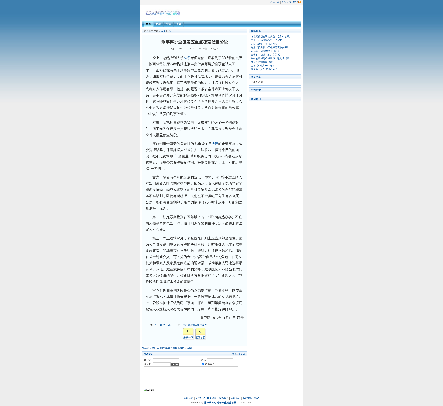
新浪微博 (161, 347)
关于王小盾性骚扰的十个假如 (266, 40)
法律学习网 (210, 402)
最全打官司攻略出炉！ (263, 62)
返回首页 (200, 337)
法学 (187, 58)
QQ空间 (170, 347)
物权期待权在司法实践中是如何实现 (270, 36)
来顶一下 (188, 337)
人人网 (188, 347)
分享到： (147, 347)
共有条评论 (239, 354)
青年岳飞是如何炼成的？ (264, 69)
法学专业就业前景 (226, 402)
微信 (154, 347)
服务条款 (212, 398)
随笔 (168, 24)
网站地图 (235, 398)
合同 (178, 24)
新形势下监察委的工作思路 (265, 51)
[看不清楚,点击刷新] (175, 364)
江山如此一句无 (163, 325)
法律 (214, 144)
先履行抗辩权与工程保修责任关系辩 (270, 47)
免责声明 (247, 398)
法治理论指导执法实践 (195, 325)
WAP (256, 398)
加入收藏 (274, 2)
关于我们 (200, 398)
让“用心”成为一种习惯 (262, 65)
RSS (295, 2)
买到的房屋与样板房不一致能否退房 (270, 58)
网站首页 (188, 398)
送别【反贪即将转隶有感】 (265, 43)
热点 (158, 24)
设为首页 (286, 2)
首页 (148, 24)
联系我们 (224, 398)
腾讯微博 (179, 347)
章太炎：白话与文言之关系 (265, 54)
